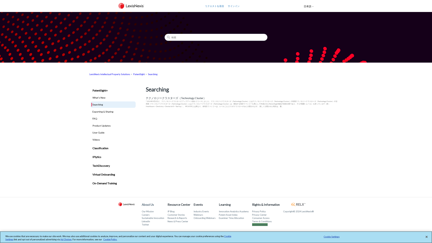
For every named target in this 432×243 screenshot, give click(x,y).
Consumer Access (260, 218)
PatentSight (139, 74)
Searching (152, 74)
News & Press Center (178, 221)
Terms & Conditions (262, 221)
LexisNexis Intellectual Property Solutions (109, 74)
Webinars (198, 214)
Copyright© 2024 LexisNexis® (298, 211)
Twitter (145, 224)
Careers (146, 214)
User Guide (98, 132)
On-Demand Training (104, 183)
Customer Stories (176, 214)
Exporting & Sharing (102, 111)
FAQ (94, 118)
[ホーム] (131, 6)
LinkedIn (146, 221)
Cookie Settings (260, 224)
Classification (100, 148)
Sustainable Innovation (153, 218)
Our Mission (148, 211)
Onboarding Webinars (204, 218)
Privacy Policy (259, 211)
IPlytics (96, 156)
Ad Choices (66, 239)
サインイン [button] (234, 6)
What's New (98, 97)
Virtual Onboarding (103, 174)
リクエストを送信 (214, 6)
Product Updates (101, 125)
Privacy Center (259, 214)
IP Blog (171, 211)
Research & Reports (177, 218)
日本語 (308, 6)
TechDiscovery (101, 165)
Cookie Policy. (110, 239)
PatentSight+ (100, 90)
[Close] (426, 237)
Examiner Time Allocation (231, 218)
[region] (216, 237)
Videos (96, 139)
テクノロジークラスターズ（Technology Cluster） (176, 98)
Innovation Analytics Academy (234, 211)
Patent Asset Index (228, 214)
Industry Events (201, 211)
